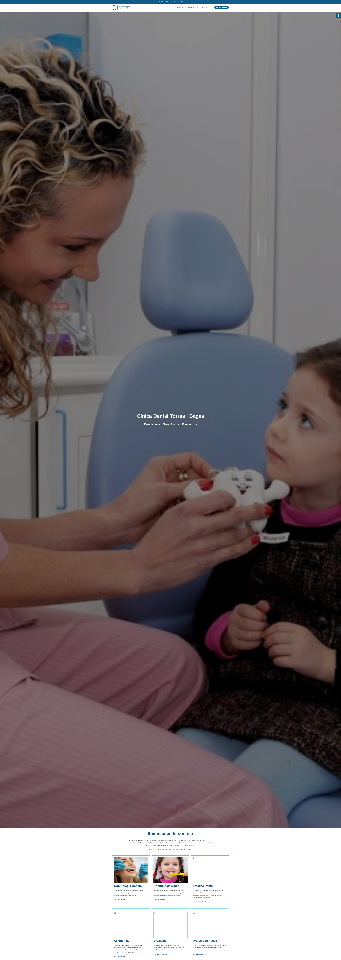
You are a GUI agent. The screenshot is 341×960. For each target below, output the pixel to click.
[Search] (212, 7)
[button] (338, 15)
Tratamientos (178, 7)
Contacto (203, 7)
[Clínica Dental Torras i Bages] (121, 7)
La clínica (167, 7)
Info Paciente (191, 7)
